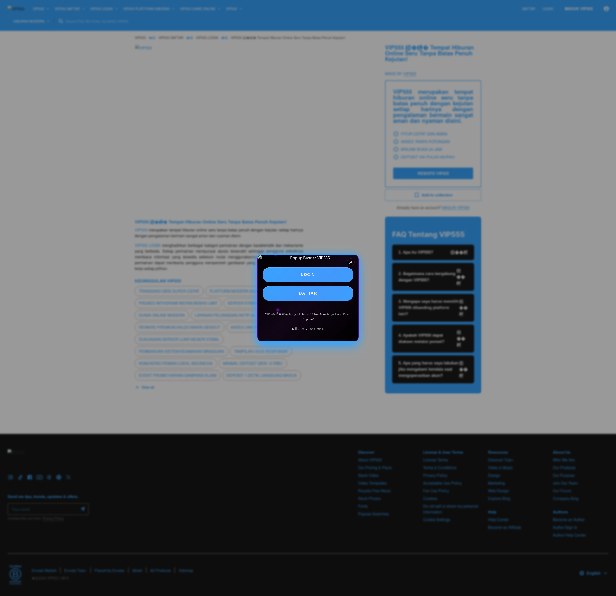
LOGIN (308, 275)
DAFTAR (308, 293)
